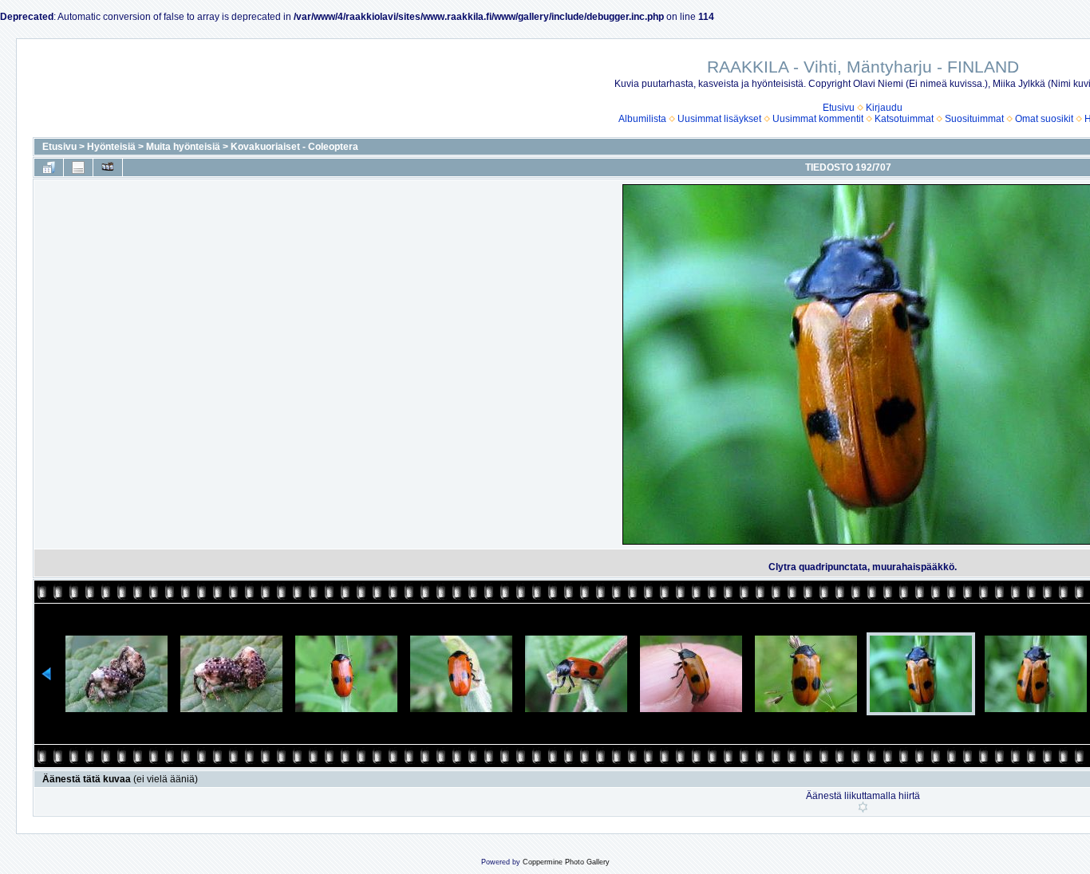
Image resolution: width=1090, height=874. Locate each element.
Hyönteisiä (111, 146)
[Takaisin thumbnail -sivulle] (48, 167)
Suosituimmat (974, 118)
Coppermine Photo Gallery (566, 862)
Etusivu (839, 107)
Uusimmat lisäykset (719, 118)
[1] (863, 807)
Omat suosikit (1044, 118)
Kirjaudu (884, 107)
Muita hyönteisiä (183, 146)
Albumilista (642, 118)
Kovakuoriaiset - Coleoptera (294, 146)
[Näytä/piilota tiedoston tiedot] (78, 167)
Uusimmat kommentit (817, 118)
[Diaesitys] (107, 167)
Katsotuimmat (904, 118)
